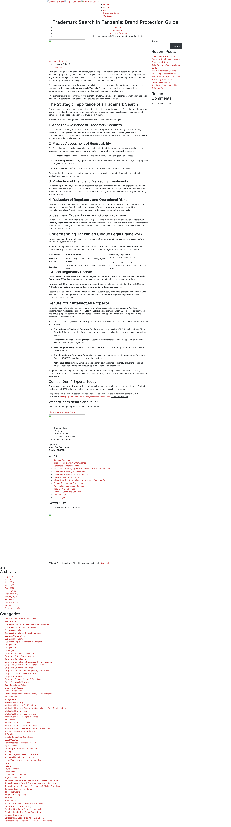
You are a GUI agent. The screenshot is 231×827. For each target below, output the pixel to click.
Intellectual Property (118, 33)
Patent (8, 766)
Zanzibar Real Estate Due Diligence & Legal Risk (26, 818)
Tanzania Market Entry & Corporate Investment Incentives (31, 783)
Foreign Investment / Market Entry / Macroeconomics (29, 693)
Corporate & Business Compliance (20, 653)
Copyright (9, 650)
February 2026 (11, 594)
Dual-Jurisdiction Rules (15, 685)
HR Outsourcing (12, 696)
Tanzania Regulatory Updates (18, 789)
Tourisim (9, 797)
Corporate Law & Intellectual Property (22, 673)
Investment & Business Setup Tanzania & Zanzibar (27, 728)
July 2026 (9, 579)
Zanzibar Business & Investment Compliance (25, 803)
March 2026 (10, 591)
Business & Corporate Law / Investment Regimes (27, 624)
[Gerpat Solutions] (55, 1)
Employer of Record (14, 688)
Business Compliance (14, 630)
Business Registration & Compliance (70, 463)
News (7, 763)
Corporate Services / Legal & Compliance (24, 679)
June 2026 (10, 582)
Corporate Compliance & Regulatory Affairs (25, 665)
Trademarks (10, 800)
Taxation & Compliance (15, 795)
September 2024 (12, 608)
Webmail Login (60, 494)
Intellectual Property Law (16, 711)
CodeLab (105, 563)
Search (155, 41)
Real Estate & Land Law (15, 774)
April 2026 (9, 588)
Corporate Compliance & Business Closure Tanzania (28, 662)
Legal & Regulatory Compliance (19, 737)
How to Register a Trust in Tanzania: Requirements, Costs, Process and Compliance (166, 59)
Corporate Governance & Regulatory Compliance (27, 670)
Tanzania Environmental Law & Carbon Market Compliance (31, 780)
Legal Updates (11, 740)
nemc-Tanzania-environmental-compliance (24, 760)
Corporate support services (66, 466)
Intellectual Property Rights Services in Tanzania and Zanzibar (82, 468)
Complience (10, 647)
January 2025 (11, 605)
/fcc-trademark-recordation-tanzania (21, 618)
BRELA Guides (11, 621)
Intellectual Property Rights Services (21, 717)
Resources (118, 30)
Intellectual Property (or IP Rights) (20, 705)
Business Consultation (15, 636)
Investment (10, 719)
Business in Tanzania (14, 639)
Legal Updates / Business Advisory (20, 743)
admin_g (59, 67)
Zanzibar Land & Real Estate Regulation (23, 812)
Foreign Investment (13, 691)
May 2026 (9, 585)
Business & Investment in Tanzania (20, 627)
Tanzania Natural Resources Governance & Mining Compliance (33, 786)
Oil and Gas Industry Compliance (68, 483)
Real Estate (10, 771)
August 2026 (11, 576)
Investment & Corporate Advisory (20, 731)
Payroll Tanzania (12, 769)
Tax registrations (12, 792)
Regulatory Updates (14, 777)
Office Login (59, 497)
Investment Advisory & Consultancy (70, 471)
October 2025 (11, 602)
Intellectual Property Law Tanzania (20, 714)
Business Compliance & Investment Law (23, 633)
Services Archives (62, 460)
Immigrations (11, 699)
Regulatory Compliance (64, 489)
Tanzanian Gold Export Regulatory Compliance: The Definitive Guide (164, 85)
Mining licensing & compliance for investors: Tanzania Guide (81, 480)
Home (118, 27)
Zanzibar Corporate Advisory (18, 806)
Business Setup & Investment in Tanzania (23, 641)
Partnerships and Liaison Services (69, 486)
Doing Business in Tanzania (17, 682)
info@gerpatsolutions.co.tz (98, 396)
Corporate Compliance (15, 659)
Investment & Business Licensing (19, 722)
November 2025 (12, 599)
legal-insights (11, 745)
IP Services (10, 734)
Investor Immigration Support (67, 477)
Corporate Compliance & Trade (19, 667)
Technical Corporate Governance (69, 492)
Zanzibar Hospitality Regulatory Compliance (25, 809)
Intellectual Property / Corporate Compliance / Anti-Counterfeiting (35, 708)
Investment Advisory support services (71, 474)
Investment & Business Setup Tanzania (22, 725)
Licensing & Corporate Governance (21, 748)
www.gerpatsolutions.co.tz (72, 396)
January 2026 (11, 596)
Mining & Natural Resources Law (19, 757)
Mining (8, 751)
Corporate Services (13, 676)
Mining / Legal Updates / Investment (21, 754)
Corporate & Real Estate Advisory (20, 656)
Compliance (10, 644)
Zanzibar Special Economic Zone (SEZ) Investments (28, 821)
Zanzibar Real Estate (14, 815)
